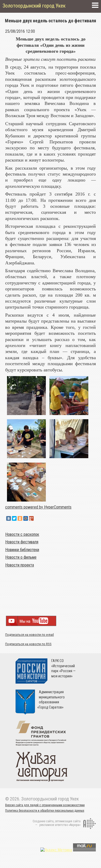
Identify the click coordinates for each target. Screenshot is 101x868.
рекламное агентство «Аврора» (60, 825)
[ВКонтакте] (8, 518)
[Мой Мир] (25, 518)
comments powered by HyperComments (38, 507)
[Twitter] (14, 518)
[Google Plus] (31, 518)
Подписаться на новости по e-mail (29, 635)
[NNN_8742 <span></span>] (69, 414)
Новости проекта (19, 565)
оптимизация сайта (68, 821)
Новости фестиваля (21, 541)
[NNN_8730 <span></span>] (26, 414)
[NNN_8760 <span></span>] (26, 501)
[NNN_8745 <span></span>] (26, 458)
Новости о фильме (21, 557)
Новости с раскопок (22, 534)
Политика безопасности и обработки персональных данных (44, 810)
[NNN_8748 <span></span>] (69, 458)
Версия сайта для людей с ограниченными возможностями (45, 805)
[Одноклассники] (20, 518)
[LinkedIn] (37, 518)
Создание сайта (43, 821)
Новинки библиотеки (22, 549)
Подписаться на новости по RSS (28, 644)
